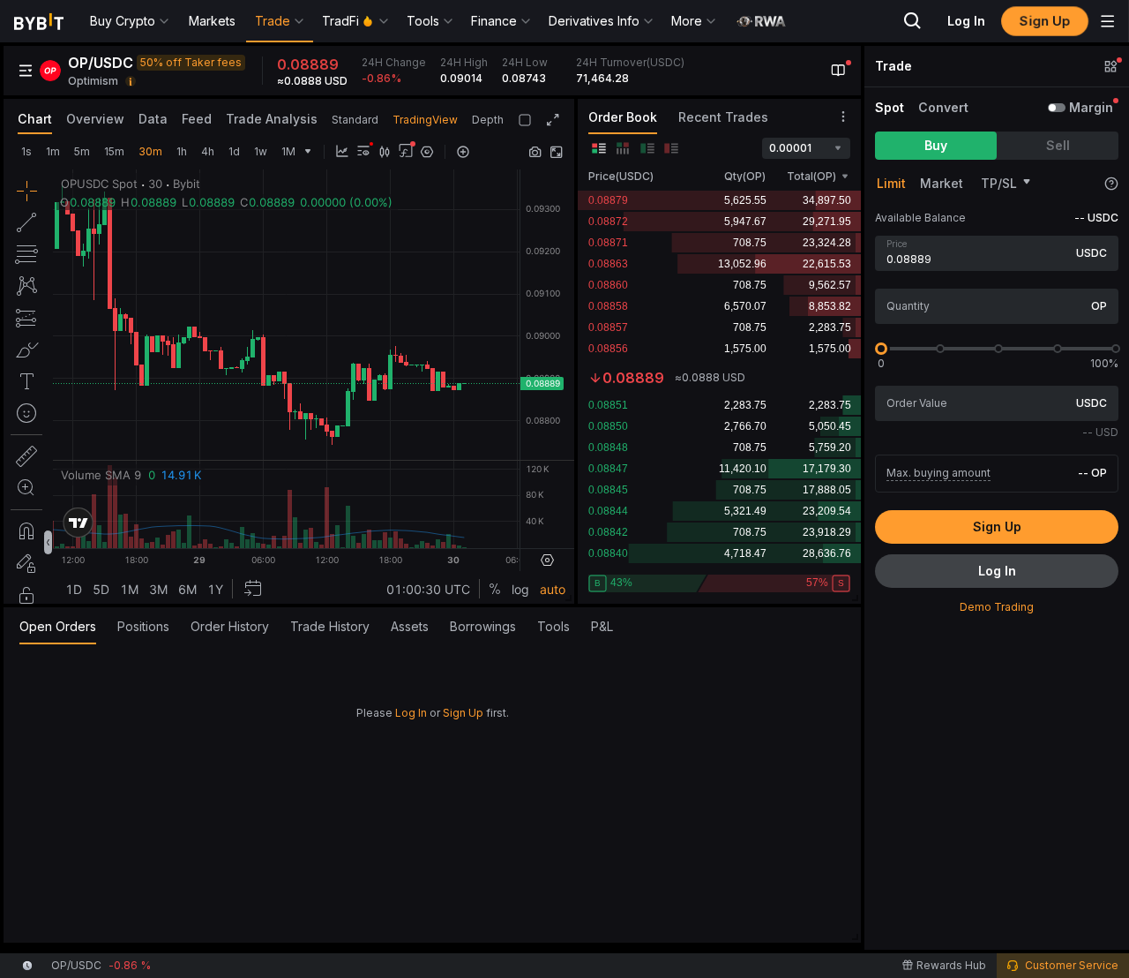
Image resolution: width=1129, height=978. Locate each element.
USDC (1091, 253)
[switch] (1056, 107)
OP (1099, 305)
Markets (212, 20)
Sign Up (463, 712)
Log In (411, 712)
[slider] (881, 348)
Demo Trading (997, 606)
